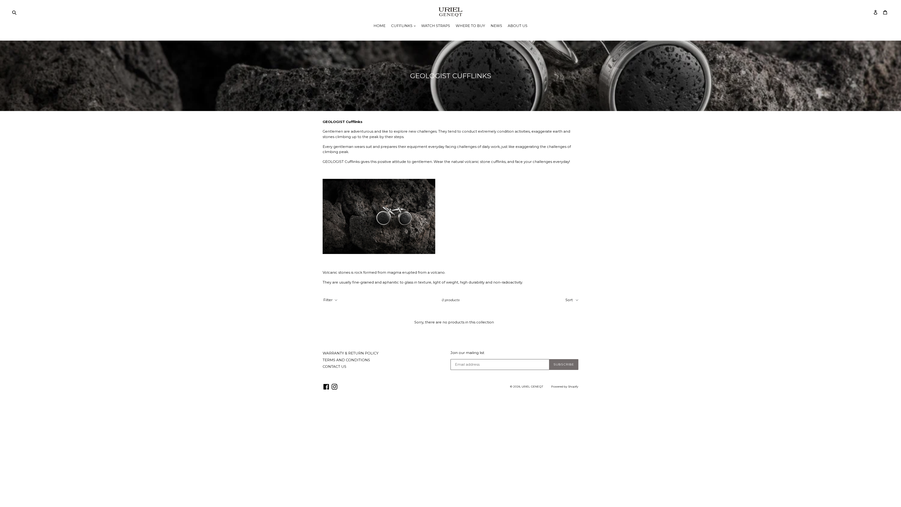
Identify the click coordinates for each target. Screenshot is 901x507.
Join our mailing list (467, 353)
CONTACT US (334, 366)
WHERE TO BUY (470, 25)
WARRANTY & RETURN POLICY (350, 353)
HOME (380, 25)
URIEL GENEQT (532, 386)
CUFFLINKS (402, 25)
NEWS (496, 25)
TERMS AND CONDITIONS (346, 360)
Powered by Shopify (564, 386)
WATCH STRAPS (435, 25)
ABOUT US (517, 25)
